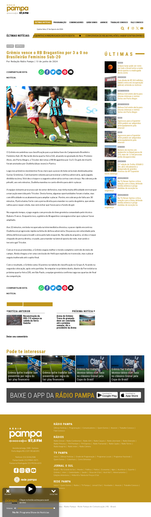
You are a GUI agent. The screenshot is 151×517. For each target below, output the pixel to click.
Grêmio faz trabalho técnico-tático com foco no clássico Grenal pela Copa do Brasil (90, 374)
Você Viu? (107, 472)
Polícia (96, 469)
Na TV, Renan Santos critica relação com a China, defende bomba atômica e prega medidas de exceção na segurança (124, 186)
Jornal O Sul (97, 485)
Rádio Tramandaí (99, 443)
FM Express (86, 443)
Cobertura (71, 459)
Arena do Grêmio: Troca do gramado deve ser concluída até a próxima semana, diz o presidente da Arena (66, 322)
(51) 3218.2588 (29, 457)
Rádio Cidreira (85, 446)
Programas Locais (104, 456)
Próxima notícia (82, 311)
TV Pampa (85, 485)
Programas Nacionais (122, 456)
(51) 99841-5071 (31, 460)
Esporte (131, 469)
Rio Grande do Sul (68, 469)
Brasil (56, 469)
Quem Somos (91, 22)
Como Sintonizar (84, 459)
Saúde (84, 472)
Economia (105, 469)
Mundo (80, 469)
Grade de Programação (85, 456)
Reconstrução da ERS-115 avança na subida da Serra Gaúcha (32, 319)
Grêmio (19, 46)
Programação (59, 22)
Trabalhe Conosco (119, 22)
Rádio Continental (73, 441)
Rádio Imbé (72, 446)
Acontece (122, 469)
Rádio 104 (87, 441)
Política (88, 469)
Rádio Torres (126, 443)
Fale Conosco (137, 22)
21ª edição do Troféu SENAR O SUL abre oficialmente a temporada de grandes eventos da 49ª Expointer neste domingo (124, 169)
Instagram (133, 28)
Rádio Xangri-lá (59, 446)
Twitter (137, 28)
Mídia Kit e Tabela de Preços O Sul (85, 475)
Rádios (76, 485)
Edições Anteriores (61, 475)
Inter (64, 472)
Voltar (15, 304)
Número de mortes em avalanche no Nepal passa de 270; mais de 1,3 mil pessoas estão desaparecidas (130, 153)
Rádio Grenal (59, 441)
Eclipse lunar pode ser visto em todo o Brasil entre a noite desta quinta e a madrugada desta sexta (130, 69)
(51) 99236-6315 (34, 463)
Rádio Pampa (17, 9)
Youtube (142, 28)
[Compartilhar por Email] (70, 72)
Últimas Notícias (42, 22)
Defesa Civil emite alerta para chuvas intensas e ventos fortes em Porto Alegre (130, 96)
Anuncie (103, 22)
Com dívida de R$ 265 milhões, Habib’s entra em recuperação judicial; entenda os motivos (130, 82)
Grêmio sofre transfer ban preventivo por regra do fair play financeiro (23, 376)
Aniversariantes (119, 472)
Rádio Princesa (60, 443)
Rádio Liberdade (113, 441)
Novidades (108, 485)
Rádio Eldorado (129, 441)
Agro (113, 469)
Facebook (128, 28)
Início (56, 456)
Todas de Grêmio (37, 304)
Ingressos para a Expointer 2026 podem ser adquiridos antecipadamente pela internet (129, 124)
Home (10, 46)
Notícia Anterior (19, 311)
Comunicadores (76, 22)
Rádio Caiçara (99, 441)
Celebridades (74, 472)
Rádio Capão (114, 443)
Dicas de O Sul (95, 472)
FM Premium (73, 443)
